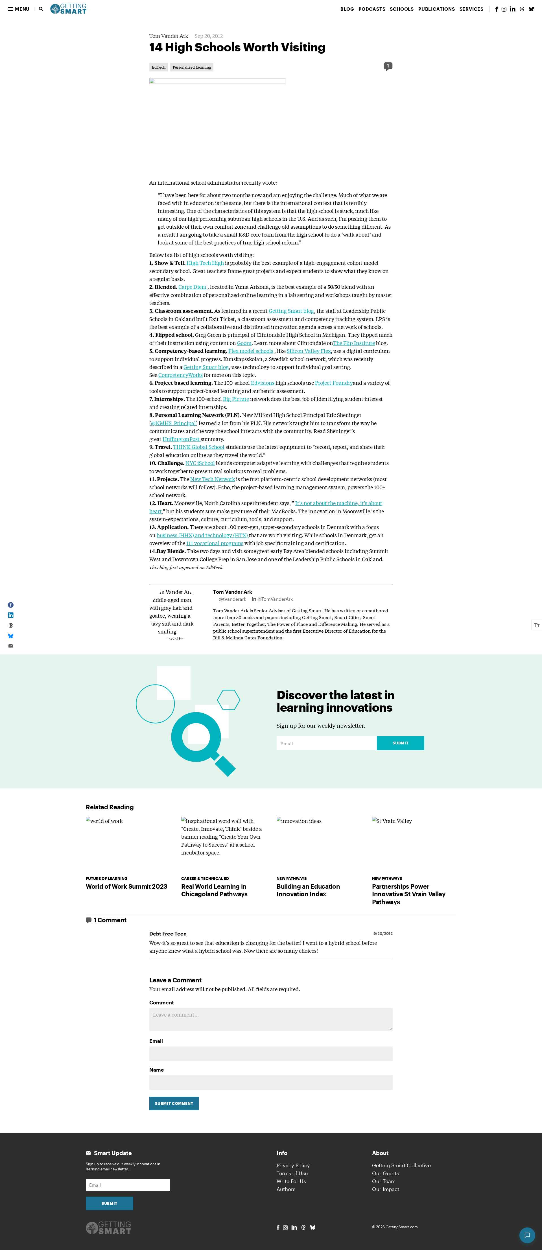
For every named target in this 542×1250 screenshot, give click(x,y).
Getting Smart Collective (401, 1165)
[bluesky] (531, 9)
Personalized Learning (192, 67)
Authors (286, 1189)
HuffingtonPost (182, 438)
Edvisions (262, 382)
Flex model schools (250, 350)
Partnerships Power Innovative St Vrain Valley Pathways (408, 893)
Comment (161, 1002)
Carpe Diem (192, 286)
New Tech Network (212, 478)
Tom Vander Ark (168, 35)
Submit (400, 743)
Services (472, 9)
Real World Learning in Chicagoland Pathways (214, 890)
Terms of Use (292, 1173)
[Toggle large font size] (537, 625)
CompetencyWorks (180, 374)
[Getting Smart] (68, 8)
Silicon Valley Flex (309, 350)
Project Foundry (334, 382)
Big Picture (236, 398)
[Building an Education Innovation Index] (319, 845)
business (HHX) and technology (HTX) (203, 535)
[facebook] (496, 9)
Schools (402, 9)
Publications (436, 9)
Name (156, 1070)
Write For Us (291, 1181)
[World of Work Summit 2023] (128, 845)
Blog (347, 9)
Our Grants (385, 1173)
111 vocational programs (214, 543)
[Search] (41, 9)
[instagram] (503, 9)
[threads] (522, 9)
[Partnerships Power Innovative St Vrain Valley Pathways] (414, 845)
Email (156, 1041)
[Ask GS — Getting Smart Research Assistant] (527, 1235)
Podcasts (372, 9)
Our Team (383, 1181)
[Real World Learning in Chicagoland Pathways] (223, 845)
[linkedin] (512, 9)
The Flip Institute (354, 342)
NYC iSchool (200, 462)
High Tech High (205, 262)
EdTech (158, 67)
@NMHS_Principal (173, 423)
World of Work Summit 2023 (126, 886)
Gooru (244, 342)
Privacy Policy (293, 1165)
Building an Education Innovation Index (308, 890)
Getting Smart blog (291, 310)
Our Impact (385, 1189)
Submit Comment (174, 1103)
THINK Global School (198, 446)
